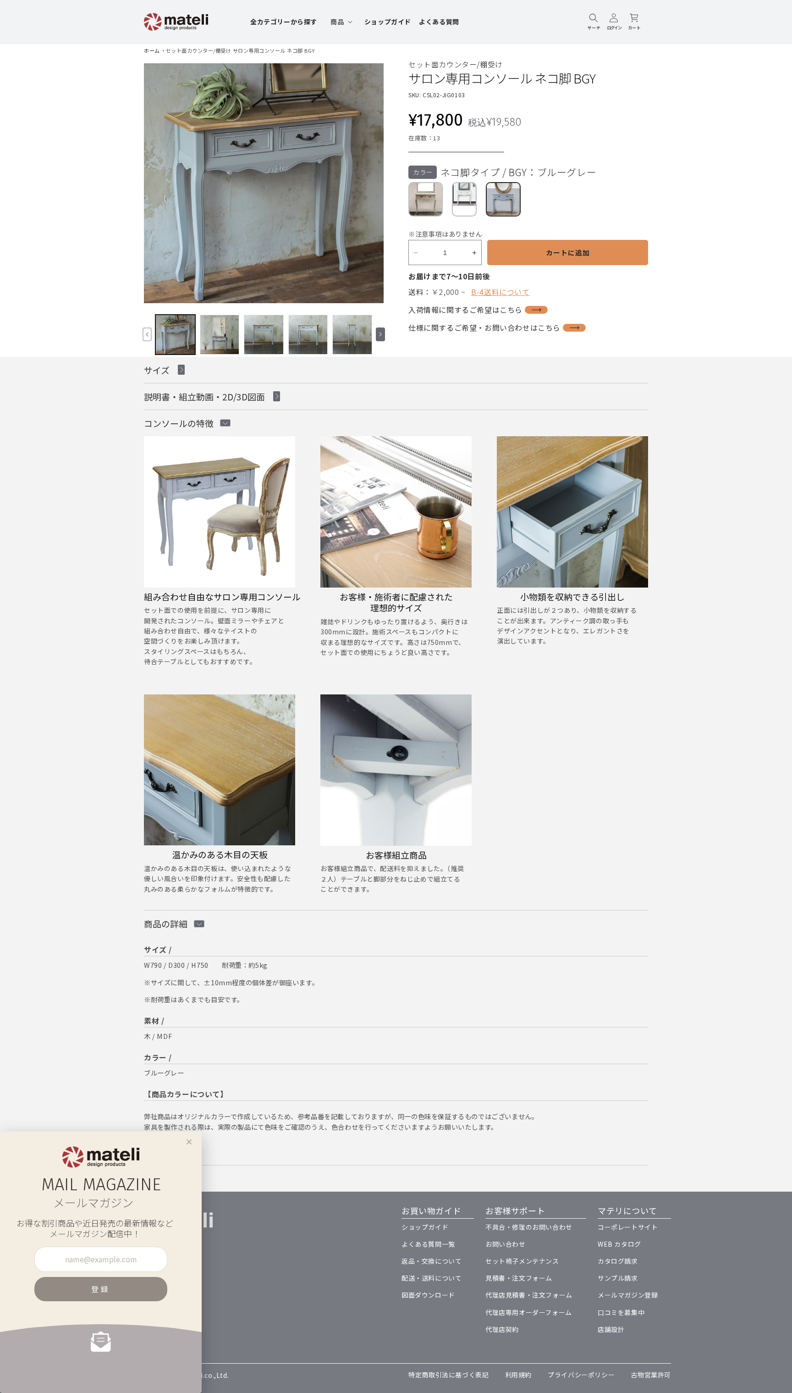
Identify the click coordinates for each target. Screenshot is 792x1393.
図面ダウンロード (428, 1294)
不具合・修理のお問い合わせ (528, 1227)
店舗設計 (611, 1329)
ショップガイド (425, 1227)
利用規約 (518, 1374)
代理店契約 (502, 1329)
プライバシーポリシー (581, 1374)
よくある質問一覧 (428, 1244)
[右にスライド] (380, 334)
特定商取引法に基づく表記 (448, 1374)
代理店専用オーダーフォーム (528, 1312)
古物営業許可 (651, 1374)
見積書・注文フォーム (518, 1277)
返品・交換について (432, 1260)
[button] (340, 21)
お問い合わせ (505, 1244)
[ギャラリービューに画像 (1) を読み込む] (175, 335)
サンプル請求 (618, 1277)
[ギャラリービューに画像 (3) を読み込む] (264, 335)
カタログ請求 (618, 1260)
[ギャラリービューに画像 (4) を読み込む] (308, 335)
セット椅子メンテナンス (522, 1260)
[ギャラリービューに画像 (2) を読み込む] (220, 335)
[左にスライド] (147, 334)
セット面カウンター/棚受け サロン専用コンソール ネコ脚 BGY (240, 50)
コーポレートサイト (628, 1227)
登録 (100, 1288)
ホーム (152, 50)
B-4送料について (500, 291)
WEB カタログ (619, 1244)
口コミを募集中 (621, 1312)
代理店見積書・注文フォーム (528, 1294)
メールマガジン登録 (628, 1294)
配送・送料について (432, 1277)
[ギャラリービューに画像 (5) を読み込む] (352, 335)
